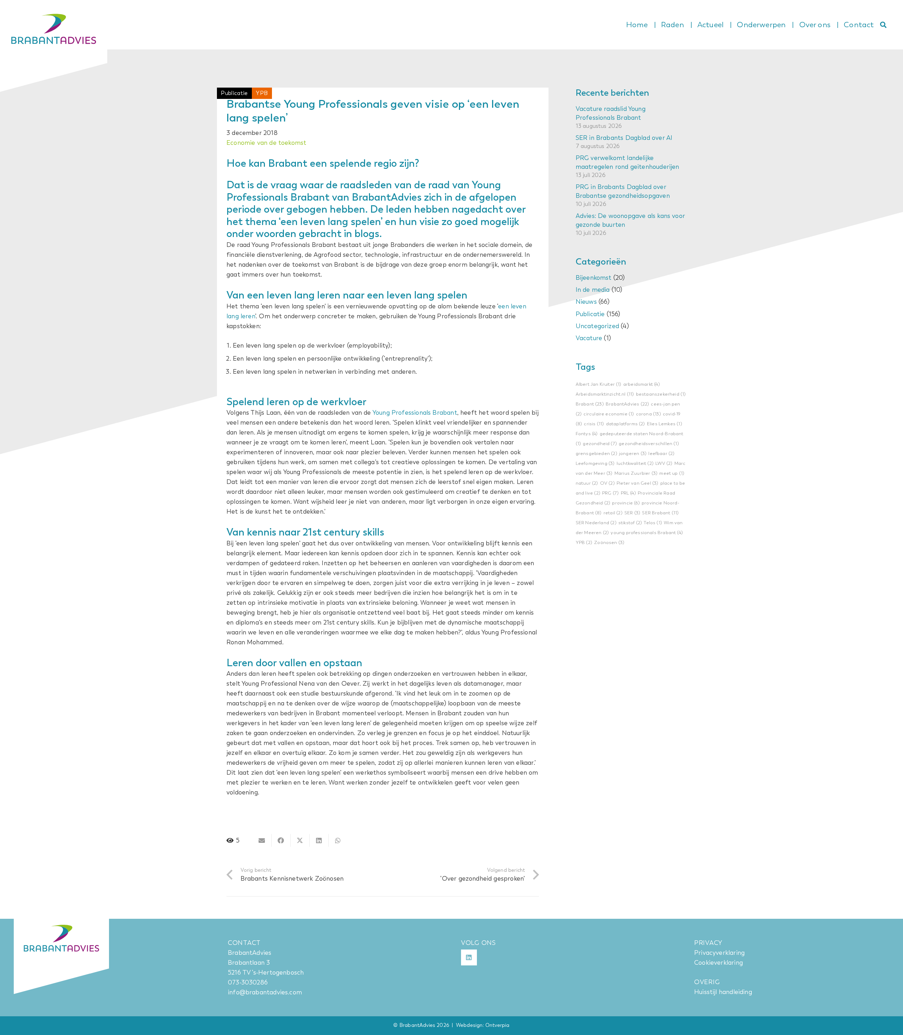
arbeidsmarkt (641, 384)
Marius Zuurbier (635, 473)
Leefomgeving (595, 463)
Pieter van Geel (637, 483)
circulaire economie (608, 414)
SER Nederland (596, 523)
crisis (594, 424)
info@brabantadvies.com (265, 992)
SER (632, 513)
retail (613, 513)
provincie (626, 503)
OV (607, 483)
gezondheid (600, 443)
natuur (587, 483)
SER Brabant (660, 513)
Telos (653, 523)
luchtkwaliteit (635, 463)
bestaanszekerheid (661, 394)
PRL (628, 493)
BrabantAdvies (627, 404)
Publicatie (590, 314)
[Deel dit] (281, 840)
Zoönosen (609, 542)
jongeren (633, 453)
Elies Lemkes (664, 424)
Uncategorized (597, 326)
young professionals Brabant (647, 533)
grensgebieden (596, 453)
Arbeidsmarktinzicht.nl (605, 394)
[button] (883, 25)
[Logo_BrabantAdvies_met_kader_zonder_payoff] (53, 49)
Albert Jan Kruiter (599, 384)
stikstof (630, 523)
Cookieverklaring (718, 962)
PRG (610, 493)
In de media (593, 290)
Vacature (589, 338)
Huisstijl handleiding (723, 992)
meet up (671, 473)
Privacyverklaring (719, 953)
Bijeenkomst (594, 278)
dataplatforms (625, 424)
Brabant (590, 404)
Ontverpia (497, 1025)
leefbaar (661, 453)
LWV (663, 463)
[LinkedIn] (469, 957)
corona (648, 414)
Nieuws (586, 302)
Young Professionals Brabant (414, 412)
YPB (584, 542)
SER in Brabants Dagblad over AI (624, 138)
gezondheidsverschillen (649, 443)
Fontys (587, 434)
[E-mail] (262, 840)
